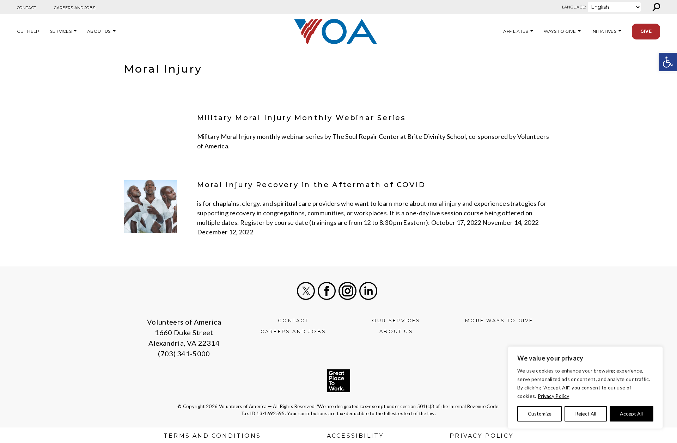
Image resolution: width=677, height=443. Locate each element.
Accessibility (355, 435)
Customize (539, 414)
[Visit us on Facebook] (327, 291)
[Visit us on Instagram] (347, 291)
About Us (99, 31)
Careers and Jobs (74, 7)
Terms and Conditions (212, 435)
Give (646, 31)
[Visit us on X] (306, 291)
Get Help (28, 31)
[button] (668, 62)
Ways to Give (560, 31)
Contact (26, 7)
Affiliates (514, 31)
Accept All (631, 414)
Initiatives (603, 31)
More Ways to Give (499, 320)
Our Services (396, 320)
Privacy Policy (553, 396)
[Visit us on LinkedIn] (368, 291)
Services (61, 31)
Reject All (585, 414)
